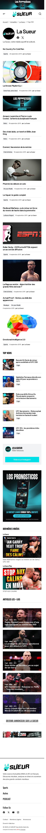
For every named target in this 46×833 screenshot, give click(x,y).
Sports (6, 54)
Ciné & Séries (8, 152)
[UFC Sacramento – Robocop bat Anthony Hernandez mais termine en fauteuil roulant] (8, 415)
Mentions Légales (15, 819)
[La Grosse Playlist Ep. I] (22, 72)
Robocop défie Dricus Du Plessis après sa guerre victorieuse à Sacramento (26, 396)
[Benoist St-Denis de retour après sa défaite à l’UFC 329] (8, 364)
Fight (18, 365)
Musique (6, 305)
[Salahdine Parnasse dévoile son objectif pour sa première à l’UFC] (8, 381)
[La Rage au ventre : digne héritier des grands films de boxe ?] (22, 270)
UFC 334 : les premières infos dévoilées (27, 429)
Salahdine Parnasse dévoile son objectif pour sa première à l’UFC (28, 379)
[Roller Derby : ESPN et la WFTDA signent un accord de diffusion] (22, 233)
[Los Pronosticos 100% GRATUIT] (22, 5)
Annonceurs (27, 819)
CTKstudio (22, 829)
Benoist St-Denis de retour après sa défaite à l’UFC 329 (27, 361)
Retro (5, 123)
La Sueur (22, 22)
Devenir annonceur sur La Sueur (22, 720)
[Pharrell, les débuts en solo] (22, 170)
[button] (4, 14)
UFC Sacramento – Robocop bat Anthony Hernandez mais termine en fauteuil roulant (28, 413)
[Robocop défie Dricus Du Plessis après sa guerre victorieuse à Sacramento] (8, 398)
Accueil (5, 22)
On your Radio (8, 189)
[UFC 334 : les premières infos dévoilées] (8, 432)
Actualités (13, 22)
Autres (5, 793)
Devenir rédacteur (9, 823)
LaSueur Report (9, 215)
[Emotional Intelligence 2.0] (22, 326)
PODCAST (6, 798)
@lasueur (17, 448)
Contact (5, 819)
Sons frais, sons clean (11, 91)
